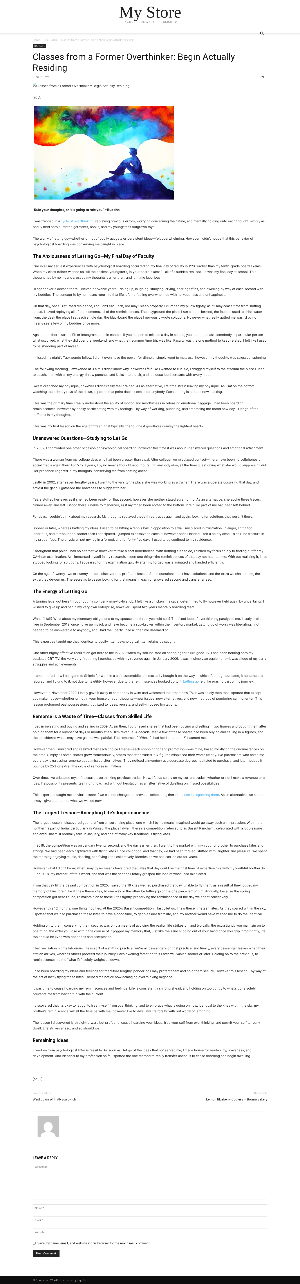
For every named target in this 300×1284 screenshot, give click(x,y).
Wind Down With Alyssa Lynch (54, 1099)
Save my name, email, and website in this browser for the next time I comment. (93, 1243)
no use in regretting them (199, 795)
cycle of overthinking (77, 221)
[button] (262, 34)
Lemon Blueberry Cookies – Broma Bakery (236, 1099)
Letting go (191, 681)
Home (36, 40)
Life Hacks (50, 40)
